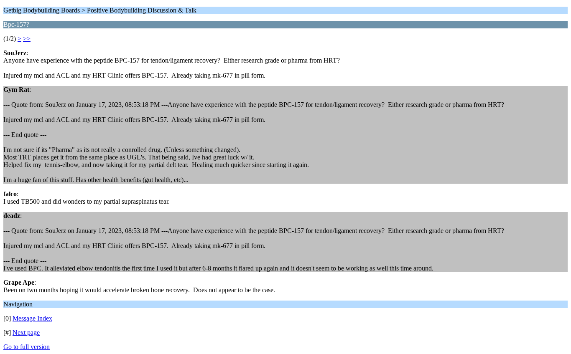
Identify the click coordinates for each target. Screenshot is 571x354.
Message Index (32, 318)
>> (27, 38)
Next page (26, 332)
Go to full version (26, 346)
